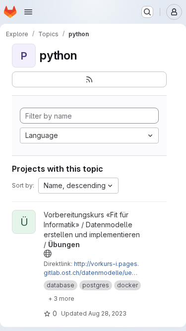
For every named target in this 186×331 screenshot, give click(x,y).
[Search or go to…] (147, 12)
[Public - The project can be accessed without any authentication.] (48, 254)
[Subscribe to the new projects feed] (89, 79)
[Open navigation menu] (28, 12)
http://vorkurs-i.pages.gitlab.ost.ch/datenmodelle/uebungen (91, 272)
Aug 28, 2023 (107, 313)
